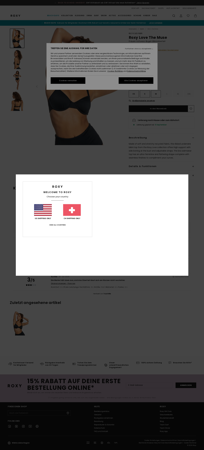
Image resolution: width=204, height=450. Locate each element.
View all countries (57, 225)
